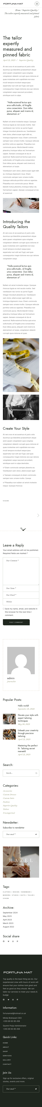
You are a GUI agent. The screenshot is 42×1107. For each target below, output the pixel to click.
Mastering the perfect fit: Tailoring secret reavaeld (28, 748)
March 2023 (8, 923)
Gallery (7, 1060)
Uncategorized (9, 813)
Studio (15, 895)
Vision (6, 501)
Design (16, 892)
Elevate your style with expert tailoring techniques (28, 718)
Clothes (7, 892)
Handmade (26, 892)
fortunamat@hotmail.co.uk (14, 1013)
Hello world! (23, 705)
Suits (23, 895)
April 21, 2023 (9, 60)
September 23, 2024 (26, 709)
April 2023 (7, 920)
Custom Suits (8, 798)
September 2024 (10, 913)
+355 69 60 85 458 (11, 1021)
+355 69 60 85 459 (11, 1029)
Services (7, 1055)
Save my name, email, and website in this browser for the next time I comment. (21, 612)
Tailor (31, 895)
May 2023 (7, 916)
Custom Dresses (9, 794)
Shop (5, 1051)
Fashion (6, 802)
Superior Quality (29, 10)
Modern (6, 895)
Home (5, 1043)
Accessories (7, 791)
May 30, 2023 (24, 724)
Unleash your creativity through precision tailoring (28, 733)
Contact (7, 1064)
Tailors (6, 809)
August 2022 (8, 927)
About (6, 1047)
